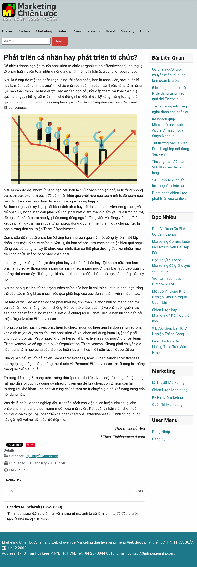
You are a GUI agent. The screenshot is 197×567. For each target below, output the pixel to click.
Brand (110, 31)
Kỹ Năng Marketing (167, 397)
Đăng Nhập (161, 432)
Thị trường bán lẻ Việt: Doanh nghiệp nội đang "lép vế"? (170, 149)
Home (7, 31)
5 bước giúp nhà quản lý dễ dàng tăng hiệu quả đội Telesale (169, 93)
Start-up (24, 31)
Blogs (144, 31)
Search (59, 41)
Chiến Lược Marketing (170, 390)
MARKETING (14, 479)
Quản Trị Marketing (167, 404)
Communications (86, 31)
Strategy (127, 31)
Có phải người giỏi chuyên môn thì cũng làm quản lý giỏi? (168, 75)
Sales (62, 31)
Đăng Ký (158, 439)
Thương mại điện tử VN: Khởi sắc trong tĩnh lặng (170, 167)
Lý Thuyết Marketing (42, 456)
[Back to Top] (189, 559)
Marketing (44, 31)
